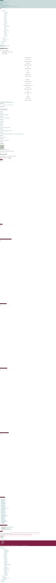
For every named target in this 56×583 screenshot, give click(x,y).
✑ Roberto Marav (2, 517)
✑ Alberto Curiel (2, 499)
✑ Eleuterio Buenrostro (3, 506)
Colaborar (3, 581)
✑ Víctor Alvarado (2, 519)
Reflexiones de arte (7, 31)
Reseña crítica (7, 572)
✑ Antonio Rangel (2, 502)
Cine (5, 14)
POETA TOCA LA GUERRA (10, 527)
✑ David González (2, 505)
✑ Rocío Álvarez (2, 516)
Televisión (6, 36)
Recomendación (7, 30)
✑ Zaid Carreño (2, 523)
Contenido (6, 15)
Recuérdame (2, 536)
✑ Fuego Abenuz (2, 507)
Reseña (6, 33)
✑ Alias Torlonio (2, 501)
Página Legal (4, 40)
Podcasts (4, 578)
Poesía (11, 101)
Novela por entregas (7, 26)
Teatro (5, 35)
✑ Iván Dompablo (2, 509)
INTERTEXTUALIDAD (3, 1)
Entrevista (6, 20)
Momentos (9, 101)
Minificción (6, 23)
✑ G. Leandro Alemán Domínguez (4, 508)
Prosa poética (6, 29)
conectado (7, 156)
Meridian (28, 545)
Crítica (6, 554)
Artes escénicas (6, 12)
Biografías (6, 552)
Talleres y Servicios (4, 41)
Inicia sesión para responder (3, 152)
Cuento (6, 18)
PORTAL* (2, 124)
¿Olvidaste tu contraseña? (5, 539)
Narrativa (6, 563)
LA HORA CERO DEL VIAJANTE (5, 5)
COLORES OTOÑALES (9, 529)
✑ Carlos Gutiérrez (2, 504)
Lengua (6, 560)
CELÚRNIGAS (8, 528)
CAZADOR (1, 3)
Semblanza (6, 34)
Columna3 (4, 24)
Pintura (6, 27)
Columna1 (4, 549)
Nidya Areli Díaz (3, 50)
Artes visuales (7, 551)
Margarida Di (6, 101)
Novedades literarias (7, 25)
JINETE (1, 111)
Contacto (3, 43)
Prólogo (6, 28)
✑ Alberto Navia (2, 500)
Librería (3, 42)
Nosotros (3, 37)
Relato (5, 32)
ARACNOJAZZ (3, 137)
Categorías (3, 548)
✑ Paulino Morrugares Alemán (4, 515)
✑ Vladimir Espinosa (3, 520)
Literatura (3, 101)
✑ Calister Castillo (2, 503)
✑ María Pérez (2, 513)
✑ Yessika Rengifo (2, 522)
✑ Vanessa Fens (2, 518)
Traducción (6, 575)
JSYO (1, 101)
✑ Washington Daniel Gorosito (4, 521)
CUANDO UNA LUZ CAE (4, 7)
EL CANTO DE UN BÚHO (4, 2)
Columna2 (4, 17)
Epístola (6, 21)
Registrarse (3, 538)
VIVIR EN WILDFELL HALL (4, 4)
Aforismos (6, 11)
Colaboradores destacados (6, 39)
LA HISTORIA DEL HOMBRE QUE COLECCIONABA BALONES (9, 6)
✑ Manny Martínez (2, 511)
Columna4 (4, 569)
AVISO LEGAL (19, 545)
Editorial (6, 557)
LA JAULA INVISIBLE (9, 526)
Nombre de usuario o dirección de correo (5, 533)
